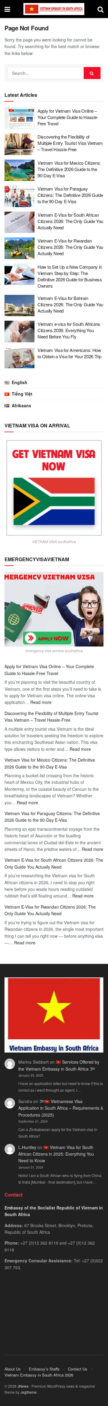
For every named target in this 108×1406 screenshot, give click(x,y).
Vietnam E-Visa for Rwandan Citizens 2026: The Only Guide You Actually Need (70, 246)
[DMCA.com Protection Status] (54, 1312)
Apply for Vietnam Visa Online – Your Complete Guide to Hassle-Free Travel (68, 117)
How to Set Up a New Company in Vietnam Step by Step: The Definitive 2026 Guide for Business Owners (70, 276)
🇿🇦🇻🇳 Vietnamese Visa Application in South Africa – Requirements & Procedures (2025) (60, 1108)
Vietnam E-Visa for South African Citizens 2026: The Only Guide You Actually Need (70, 221)
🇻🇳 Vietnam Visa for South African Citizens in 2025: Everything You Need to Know (56, 1154)
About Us (12, 1369)
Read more (41, 702)
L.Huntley (27, 1147)
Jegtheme (28, 1392)
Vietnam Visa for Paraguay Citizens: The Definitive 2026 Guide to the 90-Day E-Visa (70, 194)
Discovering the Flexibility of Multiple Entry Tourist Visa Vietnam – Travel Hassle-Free (70, 142)
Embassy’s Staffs (44, 1369)
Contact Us (77, 1369)
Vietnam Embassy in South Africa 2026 (38, 1375)
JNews (22, 1386)
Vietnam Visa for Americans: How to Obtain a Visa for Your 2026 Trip (69, 353)
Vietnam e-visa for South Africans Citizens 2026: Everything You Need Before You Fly (69, 330)
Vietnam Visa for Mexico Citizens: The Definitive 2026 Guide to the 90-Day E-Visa (69, 169)
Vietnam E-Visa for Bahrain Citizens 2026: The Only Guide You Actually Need (70, 304)
